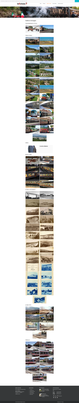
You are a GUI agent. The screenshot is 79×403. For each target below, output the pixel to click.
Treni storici (31, 389)
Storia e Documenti (32, 393)
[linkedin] (55, 397)
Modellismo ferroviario (32, 391)
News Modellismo (32, 392)
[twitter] (53, 397)
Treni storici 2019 (32, 390)
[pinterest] (57, 397)
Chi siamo (44, 3)
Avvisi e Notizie (54, 3)
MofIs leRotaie (31, 394)
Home (40, 3)
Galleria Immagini (49, 3)
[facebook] (53, 395)
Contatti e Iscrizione (60, 3)
